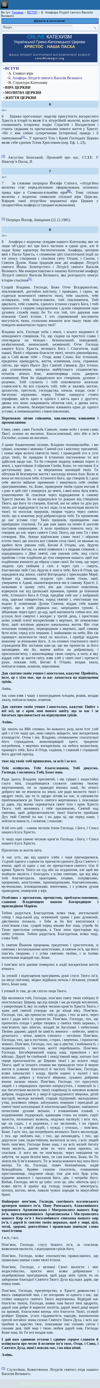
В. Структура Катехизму (27, 83)
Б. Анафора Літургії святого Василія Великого (45, 78)
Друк (4, 110)
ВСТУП (32, 12)
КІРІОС (24, 1384)
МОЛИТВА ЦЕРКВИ (23, 93)
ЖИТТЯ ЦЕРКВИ (20, 98)
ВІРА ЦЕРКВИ (17, 87)
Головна (17, 12)
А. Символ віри (20, 73)
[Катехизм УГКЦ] (50, 61)
